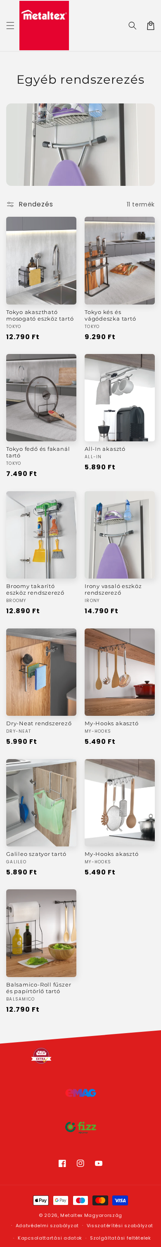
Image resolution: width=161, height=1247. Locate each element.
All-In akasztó (105, 448)
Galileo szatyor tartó (36, 854)
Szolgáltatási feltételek (120, 1238)
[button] (10, 25)
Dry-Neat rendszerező (39, 723)
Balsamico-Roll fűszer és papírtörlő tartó (38, 987)
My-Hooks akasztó (111, 723)
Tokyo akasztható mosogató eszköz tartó (39, 315)
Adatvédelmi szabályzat (47, 1225)
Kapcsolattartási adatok (50, 1238)
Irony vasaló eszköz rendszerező (113, 589)
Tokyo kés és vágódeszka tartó (110, 315)
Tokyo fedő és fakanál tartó (38, 452)
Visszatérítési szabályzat (120, 1225)
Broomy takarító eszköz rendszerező (35, 589)
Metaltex (71, 1215)
